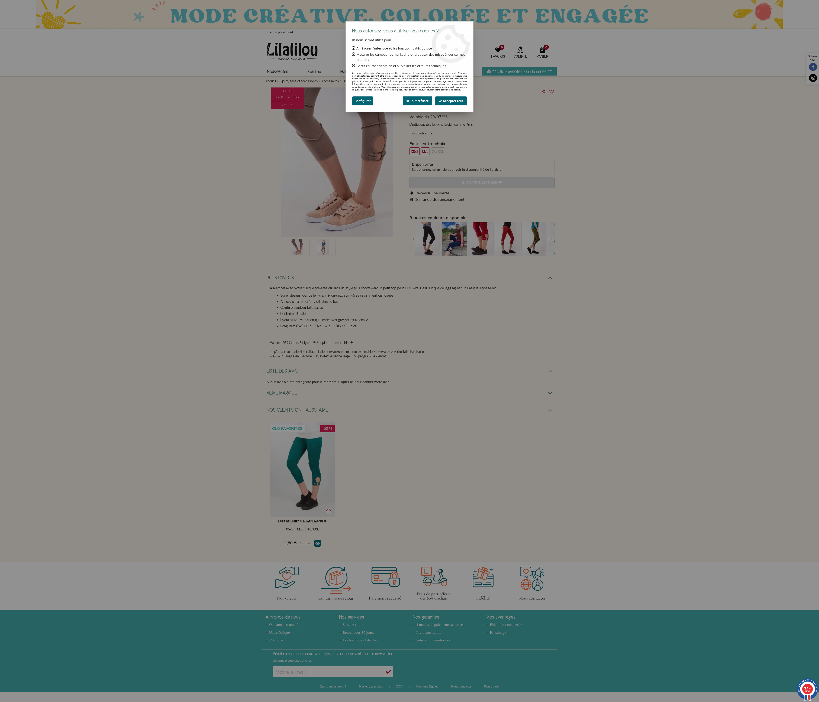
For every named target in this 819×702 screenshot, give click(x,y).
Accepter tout (452, 101)
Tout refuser (418, 101)
